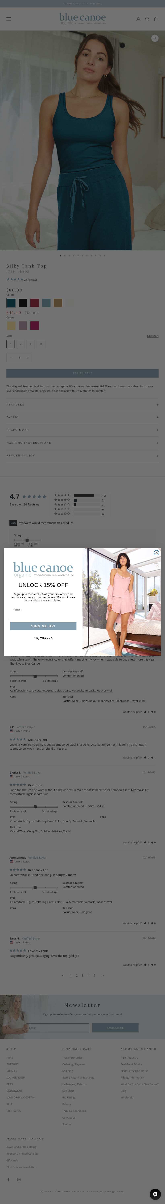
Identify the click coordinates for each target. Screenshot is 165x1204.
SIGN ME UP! (43, 626)
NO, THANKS (43, 638)
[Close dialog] (156, 552)
